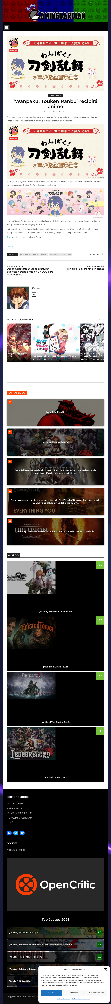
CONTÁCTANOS (14, 822)
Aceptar (51, 993)
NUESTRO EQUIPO (15, 804)
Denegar (74, 993)
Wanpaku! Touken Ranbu (60, 255)
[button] (105, 970)
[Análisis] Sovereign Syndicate (85, 267)
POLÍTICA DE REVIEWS (17, 808)
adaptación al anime (29, 255)
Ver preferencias (96, 993)
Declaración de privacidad (81, 999)
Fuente (10, 246)
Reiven (49, 111)
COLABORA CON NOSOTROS (19, 813)
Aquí (9, 237)
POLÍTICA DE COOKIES (17, 850)
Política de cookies (63, 999)
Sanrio (44, 255)
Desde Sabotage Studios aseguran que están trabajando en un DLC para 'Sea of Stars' (30, 270)
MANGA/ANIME (55, 96)
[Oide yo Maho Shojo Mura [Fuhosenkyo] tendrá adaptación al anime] (56, 343)
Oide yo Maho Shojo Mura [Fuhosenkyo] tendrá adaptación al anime (52, 354)
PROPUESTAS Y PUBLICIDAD (19, 818)
